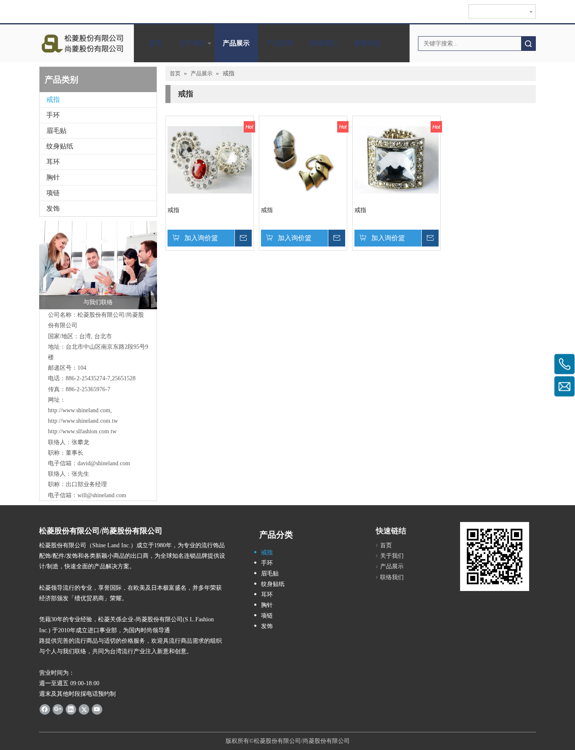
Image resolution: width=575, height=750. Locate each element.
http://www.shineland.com (79, 410)
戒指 (53, 99)
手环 (53, 115)
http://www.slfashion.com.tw (82, 431)
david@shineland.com (103, 463)
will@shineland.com (101, 495)
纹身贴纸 (59, 146)
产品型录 (279, 43)
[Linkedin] (71, 709)
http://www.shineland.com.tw (83, 421)
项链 (53, 192)
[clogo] (82, 43)
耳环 (53, 161)
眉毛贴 (56, 130)
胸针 (53, 177)
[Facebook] (45, 709)
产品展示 (236, 43)
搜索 (528, 43)
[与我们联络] (98, 265)
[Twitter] (84, 709)
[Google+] (58, 709)
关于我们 (192, 43)
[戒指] (210, 159)
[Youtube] (97, 709)
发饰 (53, 208)
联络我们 (323, 43)
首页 (155, 43)
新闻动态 (367, 43)
